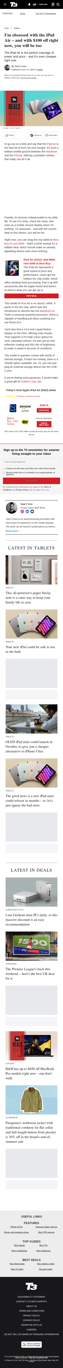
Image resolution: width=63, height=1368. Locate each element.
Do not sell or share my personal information (31, 1334)
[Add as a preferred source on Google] (31, 1344)
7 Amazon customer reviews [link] (28, 396)
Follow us (37, 135)
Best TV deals (17, 1269)
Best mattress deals (45, 1264)
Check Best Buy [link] (44, 424)
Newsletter (53, 135)
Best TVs (44, 1245)
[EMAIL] (32, 511)
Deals (22, 13)
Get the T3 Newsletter (46, 13)
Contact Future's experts (31, 1301)
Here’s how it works (28, 78)
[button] (31, 408)
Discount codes (45, 1269)
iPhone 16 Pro (17, 1227)
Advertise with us (31, 1325)
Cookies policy (31, 1320)
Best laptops (19, 1245)
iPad (23, 303)
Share (11, 135)
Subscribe (43, 4)
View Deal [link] (44, 410)
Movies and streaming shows (16, 1232)
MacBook (51, 151)
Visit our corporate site (38, 1358)
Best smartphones (19, 1251)
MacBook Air (47, 310)
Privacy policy (31, 1315)
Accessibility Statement (31, 1297)
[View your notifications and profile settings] (29, 4)
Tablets (17, 28)
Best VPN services (46, 1232)
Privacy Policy (22, 490)
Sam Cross (20, 66)
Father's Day (28, 381)
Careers (31, 1329)
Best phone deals (17, 1264)
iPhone (18, 155)
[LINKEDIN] (27, 511)
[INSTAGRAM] (23, 511)
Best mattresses (43, 1251)
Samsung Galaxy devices (46, 1227)
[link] (13, 268)
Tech (6, 28)
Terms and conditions (31, 1311)
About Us (31, 1306)
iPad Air (51, 144)
